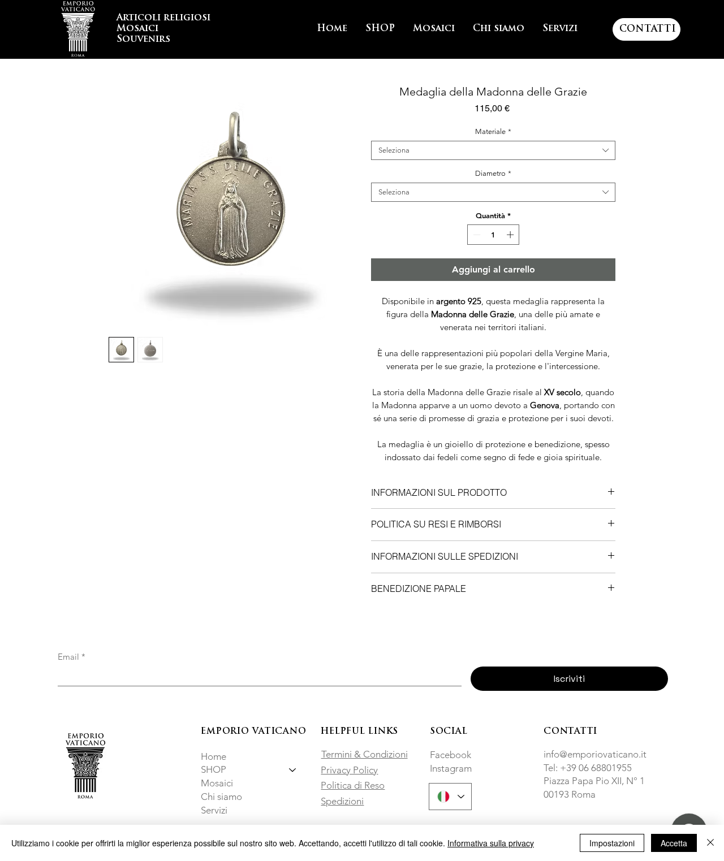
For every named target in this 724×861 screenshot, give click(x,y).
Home (213, 756)
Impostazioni (612, 843)
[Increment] (511, 234)
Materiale (493, 131)
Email (71, 657)
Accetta (674, 843)
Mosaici (217, 783)
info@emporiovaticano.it (595, 754)
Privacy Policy (349, 770)
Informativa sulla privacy (490, 843)
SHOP (213, 769)
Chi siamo (221, 796)
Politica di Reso (353, 785)
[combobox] (493, 150)
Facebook (450, 754)
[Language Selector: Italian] (450, 796)
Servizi (214, 810)
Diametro (493, 173)
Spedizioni (342, 801)
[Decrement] (475, 234)
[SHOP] (293, 770)
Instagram (451, 768)
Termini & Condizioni (364, 754)
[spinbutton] (493, 234)
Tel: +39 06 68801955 (588, 767)
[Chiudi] (710, 843)
